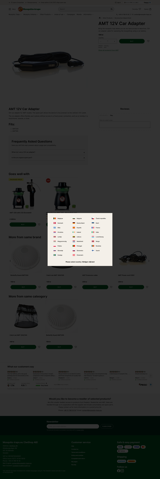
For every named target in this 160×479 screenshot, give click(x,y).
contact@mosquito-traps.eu (142, 14)
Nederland (80, 241)
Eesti (97, 223)
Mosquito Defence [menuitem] (29, 14)
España (79, 227)
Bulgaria (79, 218)
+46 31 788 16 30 (123, 14)
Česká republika (101, 218)
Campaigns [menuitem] (71, 14)
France (98, 227)
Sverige (60, 255)
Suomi (98, 250)
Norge (98, 241)
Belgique (60, 218)
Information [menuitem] (88, 14)
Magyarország (62, 241)
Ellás (59, 227)
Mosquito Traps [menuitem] (14, 14)
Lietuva (79, 237)
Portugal (79, 246)
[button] (12, 9)
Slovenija (60, 250)
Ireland (79, 232)
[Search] (111, 9)
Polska (60, 246)
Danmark (60, 223)
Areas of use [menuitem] (58, 14)
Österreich (80, 255)
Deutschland (80, 223)
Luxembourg (100, 237)
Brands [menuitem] (79, 14)
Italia (97, 232)
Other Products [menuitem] (45, 14)
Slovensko (80, 250)
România (98, 246)
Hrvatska (60, 232)
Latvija (60, 237)
